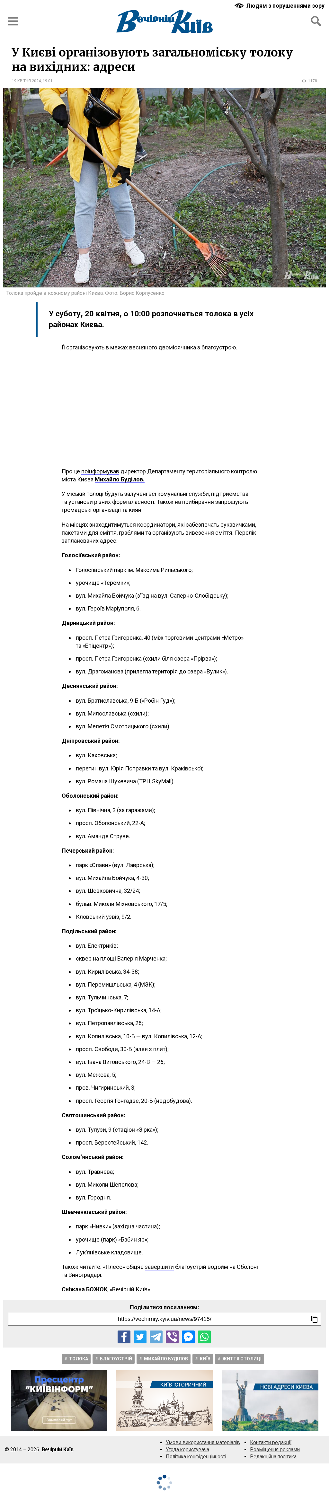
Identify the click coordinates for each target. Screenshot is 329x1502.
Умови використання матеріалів (203, 1442)
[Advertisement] (164, 409)
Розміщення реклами (275, 1449)
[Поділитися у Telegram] (156, 1337)
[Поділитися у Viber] (172, 1337)
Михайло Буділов (166, 1358)
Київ (205, 1358)
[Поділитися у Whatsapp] (204, 1337)
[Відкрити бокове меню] (12, 21)
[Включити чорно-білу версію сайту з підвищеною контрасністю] (280, 6)
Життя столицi (242, 1358)
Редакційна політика (273, 1457)
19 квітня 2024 (26, 81)
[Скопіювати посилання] (314, 1319)
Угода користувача (187, 1449)
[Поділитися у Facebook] (124, 1337)
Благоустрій (116, 1358)
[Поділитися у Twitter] (140, 1337)
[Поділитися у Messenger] (188, 1337)
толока (78, 1358)
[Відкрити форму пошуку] (316, 21)
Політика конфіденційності (196, 1457)
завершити (159, 1266)
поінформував (100, 471)
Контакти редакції (270, 1442)
